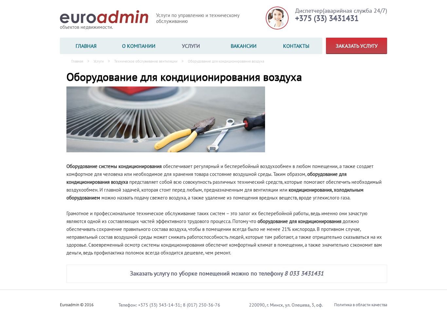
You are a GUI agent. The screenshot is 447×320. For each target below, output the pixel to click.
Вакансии (244, 46)
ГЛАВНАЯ (86, 46)
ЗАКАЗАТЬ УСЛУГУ (357, 46)
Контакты (296, 46)
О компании (138, 46)
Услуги (191, 46)
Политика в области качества (360, 305)
